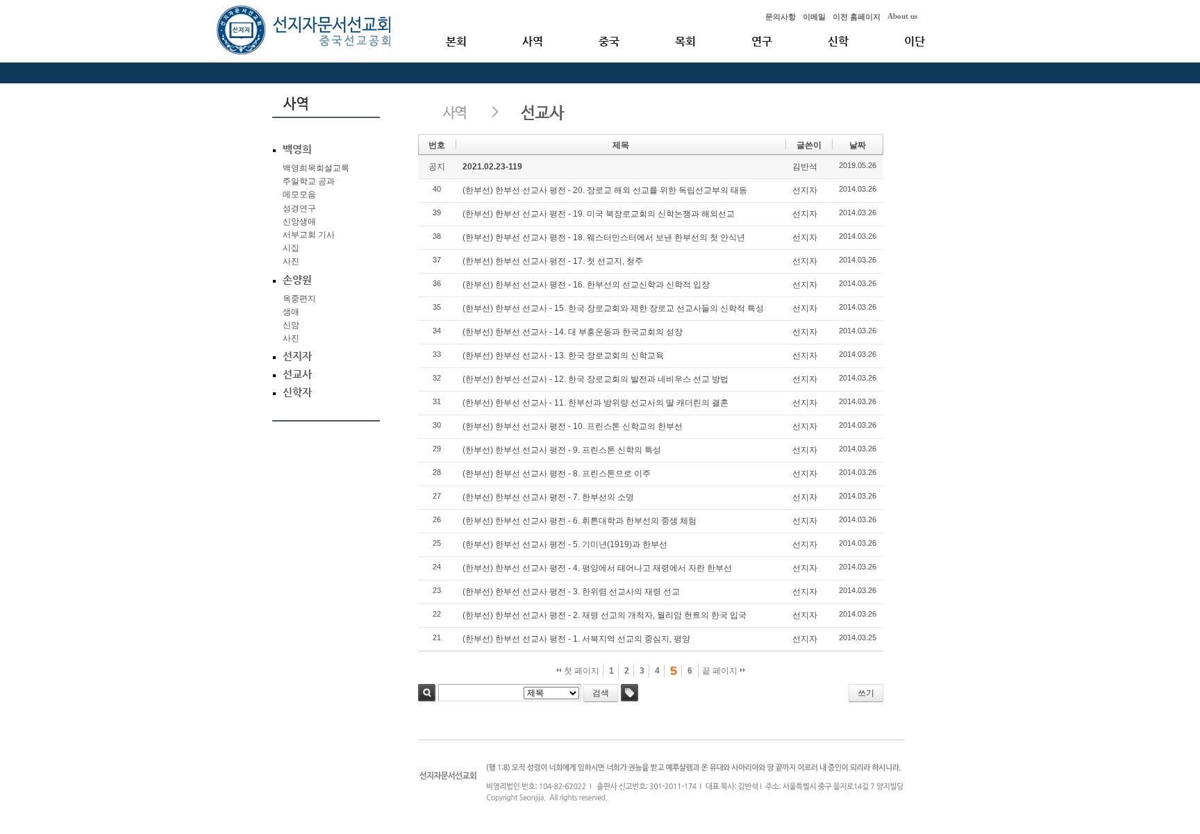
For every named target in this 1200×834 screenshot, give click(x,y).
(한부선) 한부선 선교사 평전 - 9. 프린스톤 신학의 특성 (561, 450)
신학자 (297, 392)
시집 (291, 248)
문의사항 (780, 16)
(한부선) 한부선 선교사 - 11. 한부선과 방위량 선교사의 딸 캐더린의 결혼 (595, 403)
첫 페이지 (580, 671)
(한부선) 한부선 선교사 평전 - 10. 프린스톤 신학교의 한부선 (572, 426)
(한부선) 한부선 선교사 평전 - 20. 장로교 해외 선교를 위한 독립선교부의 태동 (604, 190)
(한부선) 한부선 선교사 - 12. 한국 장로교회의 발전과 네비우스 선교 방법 (595, 379)
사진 (291, 261)
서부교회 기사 (309, 235)
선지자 (804, 190)
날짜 (857, 145)
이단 (914, 41)
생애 (291, 312)
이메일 (814, 16)
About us (902, 16)
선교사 (297, 374)
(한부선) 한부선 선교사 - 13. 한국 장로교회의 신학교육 (563, 355)
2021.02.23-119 (492, 167)
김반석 (804, 167)
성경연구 (299, 208)
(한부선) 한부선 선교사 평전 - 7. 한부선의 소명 (548, 497)
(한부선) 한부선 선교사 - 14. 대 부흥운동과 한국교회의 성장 (572, 332)
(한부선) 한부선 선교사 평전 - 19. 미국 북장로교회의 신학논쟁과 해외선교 (598, 214)
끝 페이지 (721, 671)
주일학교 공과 (309, 181)
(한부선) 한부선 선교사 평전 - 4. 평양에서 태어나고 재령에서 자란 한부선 (597, 568)
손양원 (297, 279)
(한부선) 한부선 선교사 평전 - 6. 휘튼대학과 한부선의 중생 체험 (579, 521)
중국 (609, 41)
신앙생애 (299, 221)
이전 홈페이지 (857, 16)
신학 (838, 41)
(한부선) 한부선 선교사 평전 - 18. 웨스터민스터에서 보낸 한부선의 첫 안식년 (603, 237)
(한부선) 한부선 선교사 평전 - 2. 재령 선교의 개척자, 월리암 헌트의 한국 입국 (604, 615)
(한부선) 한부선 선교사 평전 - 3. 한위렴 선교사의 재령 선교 (571, 592)
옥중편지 (299, 298)
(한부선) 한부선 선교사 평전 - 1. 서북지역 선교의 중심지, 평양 (576, 639)
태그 (629, 692)
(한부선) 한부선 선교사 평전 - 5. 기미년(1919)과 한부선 (564, 544)
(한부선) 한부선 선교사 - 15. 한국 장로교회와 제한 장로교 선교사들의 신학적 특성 (613, 308)
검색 (426, 692)
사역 (532, 41)
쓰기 (866, 693)
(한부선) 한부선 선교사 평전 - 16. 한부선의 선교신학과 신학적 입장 (586, 285)
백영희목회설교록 (316, 168)
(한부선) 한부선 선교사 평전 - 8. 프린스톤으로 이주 (556, 473)
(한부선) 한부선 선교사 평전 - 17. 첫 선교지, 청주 (552, 261)
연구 (761, 41)
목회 (685, 41)
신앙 (291, 325)
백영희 (297, 149)
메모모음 (299, 194)
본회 (456, 41)
